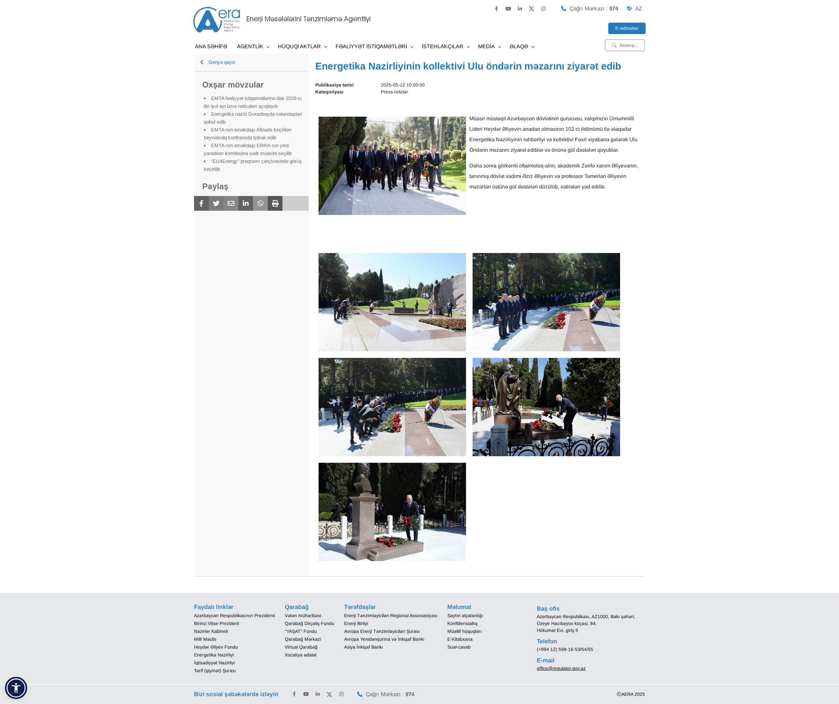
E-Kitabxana (460, 639)
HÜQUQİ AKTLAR (299, 46)
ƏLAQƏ (519, 46)
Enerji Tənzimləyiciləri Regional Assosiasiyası (391, 615)
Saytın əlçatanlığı (465, 615)
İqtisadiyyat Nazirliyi (214, 662)
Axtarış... (629, 45)
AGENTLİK (250, 46)
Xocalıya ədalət (301, 654)
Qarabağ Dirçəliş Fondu (309, 623)
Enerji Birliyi (356, 623)
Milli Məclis (205, 639)
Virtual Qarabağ (301, 647)
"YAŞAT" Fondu (301, 631)
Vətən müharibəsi (303, 615)
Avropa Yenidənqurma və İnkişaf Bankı (384, 639)
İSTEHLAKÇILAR (442, 46)
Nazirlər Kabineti (211, 631)
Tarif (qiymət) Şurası (215, 670)
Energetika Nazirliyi (214, 654)
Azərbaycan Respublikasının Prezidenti (234, 615)
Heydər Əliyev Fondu (216, 647)
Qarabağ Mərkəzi (303, 639)
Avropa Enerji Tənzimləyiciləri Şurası (382, 631)
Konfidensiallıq (462, 623)
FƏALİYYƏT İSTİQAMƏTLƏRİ (371, 46)
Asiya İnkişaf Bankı (363, 647)
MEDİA (486, 46)
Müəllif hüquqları (464, 631)
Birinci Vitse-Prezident (216, 623)
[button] (16, 687)
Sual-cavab (459, 647)
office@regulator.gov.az (561, 668)
